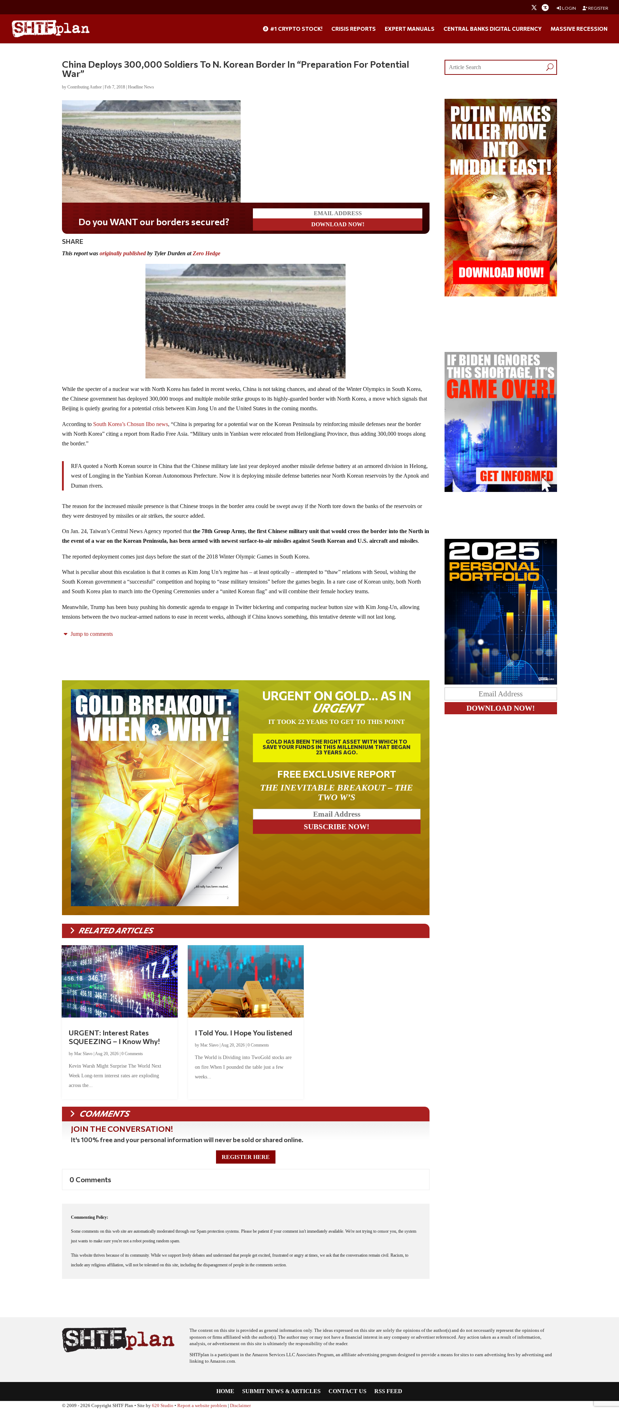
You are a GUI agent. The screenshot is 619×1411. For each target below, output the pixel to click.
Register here (246, 1157)
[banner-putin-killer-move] (501, 294)
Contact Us (347, 1391)
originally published (123, 253)
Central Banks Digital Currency (492, 29)
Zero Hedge (206, 253)
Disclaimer (240, 1405)
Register (597, 8)
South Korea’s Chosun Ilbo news (130, 424)
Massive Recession (579, 29)
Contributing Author (84, 87)
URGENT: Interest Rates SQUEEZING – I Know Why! (114, 1036)
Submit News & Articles (281, 1391)
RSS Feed (388, 1391)
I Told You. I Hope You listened (243, 1032)
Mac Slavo (83, 1053)
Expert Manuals (410, 29)
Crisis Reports (353, 29)
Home (225, 1391)
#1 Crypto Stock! (295, 29)
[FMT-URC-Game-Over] (501, 490)
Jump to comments (91, 634)
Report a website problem (202, 1405)
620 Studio (162, 1405)
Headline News (141, 87)
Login (568, 8)
